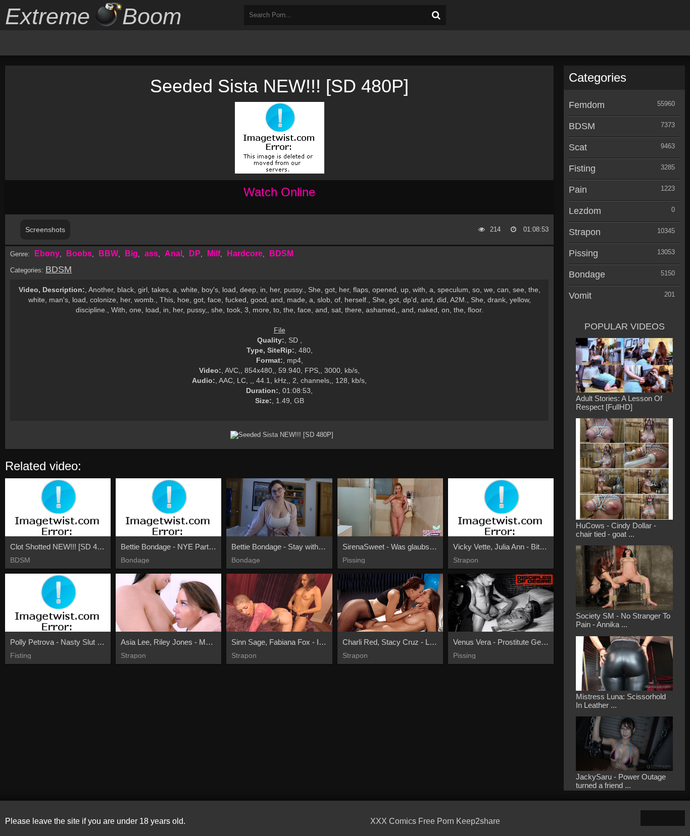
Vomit (580, 296)
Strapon (585, 232)
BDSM (281, 253)
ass (151, 253)
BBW (108, 253)
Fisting (582, 168)
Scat (578, 147)
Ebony (47, 253)
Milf (213, 253)
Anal (173, 253)
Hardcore (245, 253)
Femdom (587, 105)
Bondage (587, 274)
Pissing (583, 253)
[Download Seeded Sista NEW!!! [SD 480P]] (282, 435)
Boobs (79, 253)
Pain (578, 190)
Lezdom (585, 211)
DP (195, 253)
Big (131, 253)
